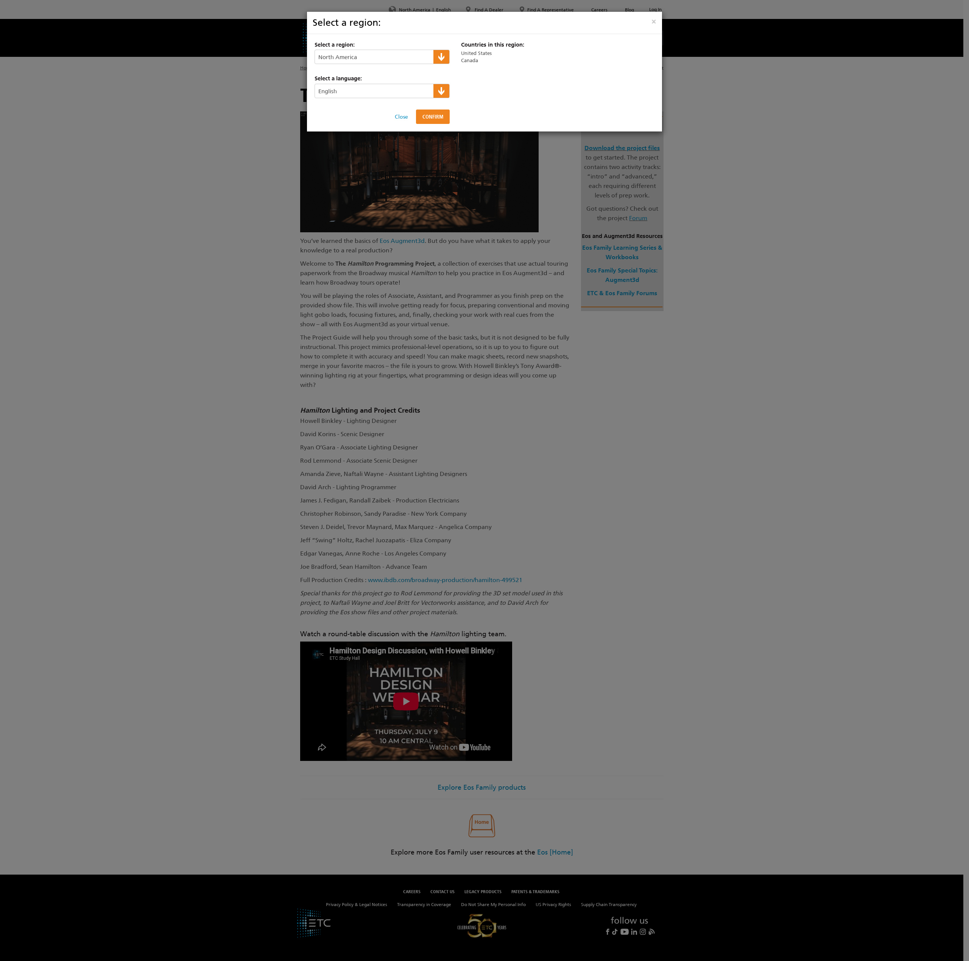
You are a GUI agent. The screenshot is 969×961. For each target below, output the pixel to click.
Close (401, 116)
